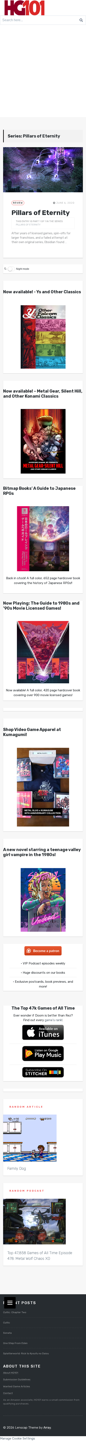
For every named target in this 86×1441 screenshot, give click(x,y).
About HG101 (10, 1372)
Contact (8, 1393)
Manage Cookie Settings (17, 1438)
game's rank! (53, 1020)
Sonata (7, 1332)
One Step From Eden (15, 1343)
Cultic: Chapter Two (14, 1312)
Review (18, 203)
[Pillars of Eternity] (43, 169)
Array (47, 1427)
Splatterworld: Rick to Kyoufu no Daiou (26, 1353)
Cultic (6, 1322)
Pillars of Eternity (40, 213)
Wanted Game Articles (16, 1386)
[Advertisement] (43, 72)
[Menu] (10, 1303)
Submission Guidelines (16, 1379)
